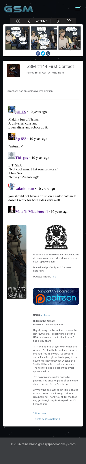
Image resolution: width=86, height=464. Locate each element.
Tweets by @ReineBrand (46, 419)
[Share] (38, 53)
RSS (54, 276)
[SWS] (16, 262)
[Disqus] (43, 159)
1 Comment (40, 413)
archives (45, 315)
